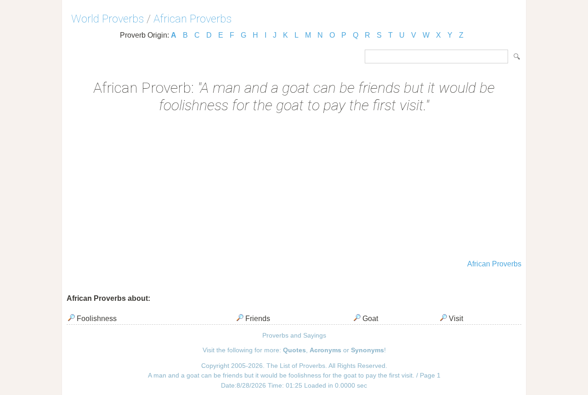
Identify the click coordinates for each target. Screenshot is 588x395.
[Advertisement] (294, 187)
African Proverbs (192, 18)
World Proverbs (107, 18)
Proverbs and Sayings (294, 335)
